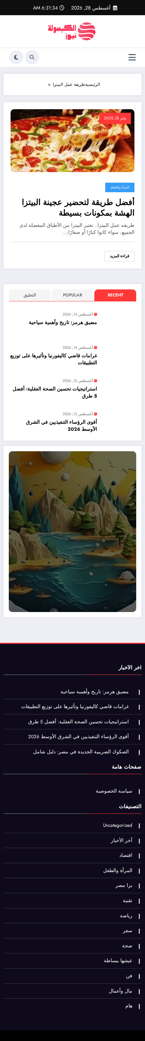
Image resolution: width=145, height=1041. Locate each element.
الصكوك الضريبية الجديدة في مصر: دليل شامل (81, 751)
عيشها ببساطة (118, 960)
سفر (127, 930)
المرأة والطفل (120, 187)
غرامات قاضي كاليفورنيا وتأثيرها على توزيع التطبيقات (53, 359)
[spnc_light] (16, 57)
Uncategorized (117, 825)
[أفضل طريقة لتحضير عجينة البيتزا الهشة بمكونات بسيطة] (72, 140)
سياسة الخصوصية (114, 791)
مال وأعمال (120, 991)
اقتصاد (125, 855)
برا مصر (123, 885)
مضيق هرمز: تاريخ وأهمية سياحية (63, 322)
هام (128, 1005)
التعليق (30, 295)
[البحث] (32, 57)
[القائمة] (132, 57)
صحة (127, 945)
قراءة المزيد (119, 256)
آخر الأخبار (121, 840)
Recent (115, 295)
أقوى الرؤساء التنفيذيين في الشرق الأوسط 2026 (61, 426)
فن (129, 975)
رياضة (126, 915)
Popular (72, 295)
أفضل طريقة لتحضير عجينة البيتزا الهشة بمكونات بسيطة (78, 207)
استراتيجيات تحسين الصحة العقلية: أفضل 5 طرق (55, 392)
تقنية (127, 900)
